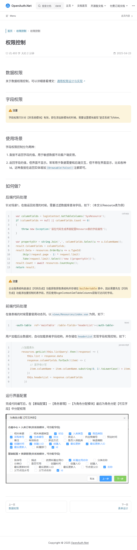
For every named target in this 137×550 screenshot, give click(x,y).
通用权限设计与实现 (70, 81)
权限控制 (35, 30)
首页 (9, 30)
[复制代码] (126, 216)
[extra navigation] (133, 5)
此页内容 (125, 15)
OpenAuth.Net (80, 542)
